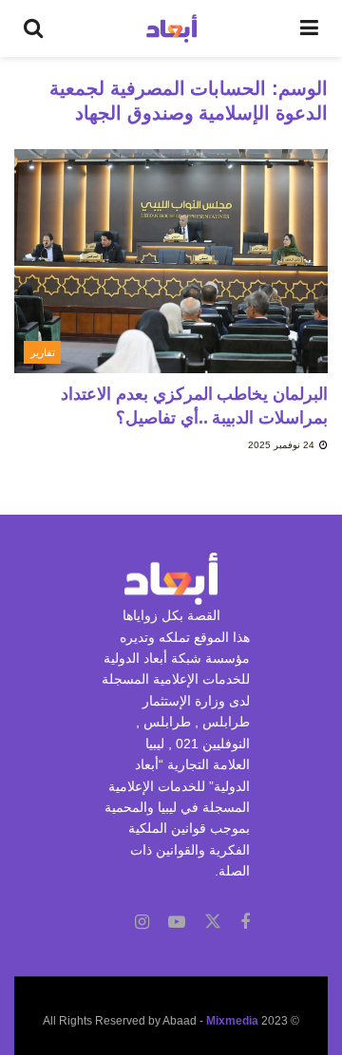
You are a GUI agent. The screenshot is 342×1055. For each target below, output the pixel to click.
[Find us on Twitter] (212, 922)
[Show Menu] (309, 28)
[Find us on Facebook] (245, 922)
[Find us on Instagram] (142, 922)
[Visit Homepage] (171, 28)
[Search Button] (33, 28)
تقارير (42, 352)
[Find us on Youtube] (176, 922)
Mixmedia (232, 1020)
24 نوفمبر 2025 (282, 445)
